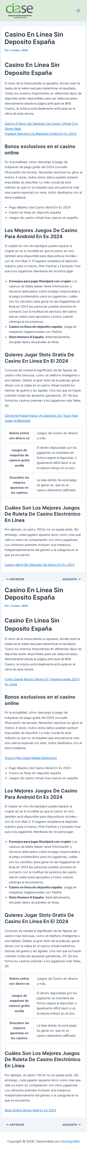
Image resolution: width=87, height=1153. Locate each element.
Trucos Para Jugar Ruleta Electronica (31, 758)
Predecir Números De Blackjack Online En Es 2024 (40, 134)
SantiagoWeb (70, 1141)
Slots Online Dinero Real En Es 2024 (30, 1110)
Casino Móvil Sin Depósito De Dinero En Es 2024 (40, 565)
